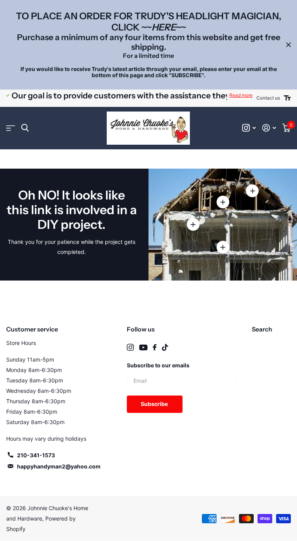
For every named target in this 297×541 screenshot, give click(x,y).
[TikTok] (165, 347)
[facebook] (155, 347)
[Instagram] (130, 347)
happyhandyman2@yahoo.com (59, 466)
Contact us (268, 98)
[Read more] (249, 128)
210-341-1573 (36, 455)
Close (288, 45)
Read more (241, 95)
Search (262, 329)
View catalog (10, 128)
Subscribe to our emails (158, 365)
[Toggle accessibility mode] (287, 98)
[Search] (25, 128)
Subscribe (155, 404)
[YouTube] (143, 347)
